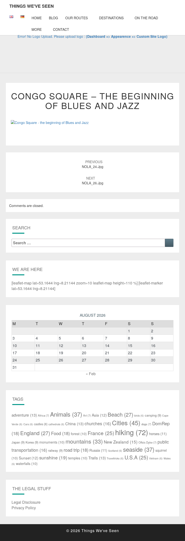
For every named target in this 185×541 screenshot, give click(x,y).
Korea (32, 442)
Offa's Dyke (148, 442)
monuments (52, 442)
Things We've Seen (31, 6)
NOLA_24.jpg (92, 164)
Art (87, 415)
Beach (120, 414)
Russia (98, 450)
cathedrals (56, 424)
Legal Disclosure (26, 502)
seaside (138, 449)
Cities (126, 422)
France (101, 433)
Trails (97, 458)
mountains (84, 441)
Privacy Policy (24, 507)
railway (55, 450)
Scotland (115, 450)
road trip (76, 450)
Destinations (111, 17)
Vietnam (156, 458)
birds (139, 415)
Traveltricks (115, 458)
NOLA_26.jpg (92, 180)
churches (98, 423)
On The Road (146, 17)
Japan (18, 442)
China (74, 423)
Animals (66, 414)
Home (37, 17)
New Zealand (121, 442)
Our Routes (76, 17)
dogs (146, 424)
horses (158, 433)
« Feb (91, 373)
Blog (53, 17)
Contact (61, 29)
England (35, 433)
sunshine (53, 457)
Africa (43, 415)
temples (77, 458)
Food (60, 433)
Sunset (28, 457)
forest (79, 433)
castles (40, 424)
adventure (24, 415)
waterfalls (27, 463)
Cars (28, 424)
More (37, 29)
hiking (131, 432)
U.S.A (136, 457)
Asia (99, 415)
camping (153, 415)
